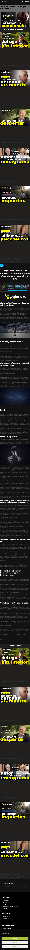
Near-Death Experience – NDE (10, 104)
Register (27, 1)
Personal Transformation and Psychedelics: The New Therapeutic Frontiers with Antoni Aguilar (12, 259)
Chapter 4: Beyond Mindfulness (11, 142)
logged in (13, 886)
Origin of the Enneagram (8, 181)
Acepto (15, 938)
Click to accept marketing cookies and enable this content (15, 19)
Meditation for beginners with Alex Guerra (14, 220)
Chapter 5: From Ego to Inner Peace (12, 65)
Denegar (15, 942)
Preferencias (15, 946)
